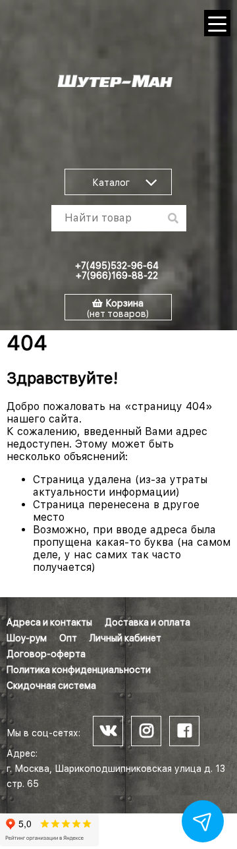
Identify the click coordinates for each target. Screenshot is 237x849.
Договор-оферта (46, 654)
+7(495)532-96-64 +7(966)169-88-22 (117, 270)
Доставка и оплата (147, 622)
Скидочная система (51, 685)
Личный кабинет (125, 638)
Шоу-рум (27, 638)
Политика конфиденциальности (79, 669)
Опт (68, 638)
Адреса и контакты (49, 622)
